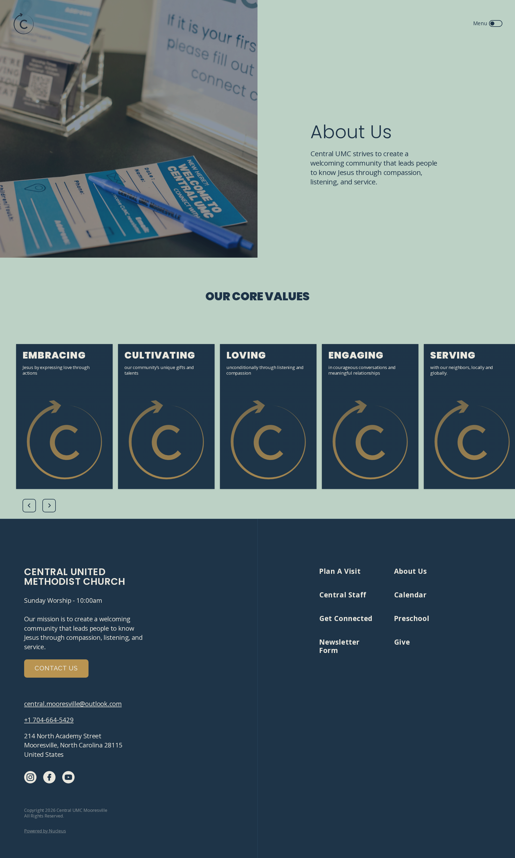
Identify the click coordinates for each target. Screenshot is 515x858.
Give (402, 642)
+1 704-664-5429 (48, 719)
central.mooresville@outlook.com (73, 703)
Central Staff (342, 595)
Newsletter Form (339, 646)
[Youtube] (68, 777)
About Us (410, 571)
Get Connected (346, 618)
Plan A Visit (339, 571)
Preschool (411, 618)
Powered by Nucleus (45, 831)
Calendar (410, 595)
